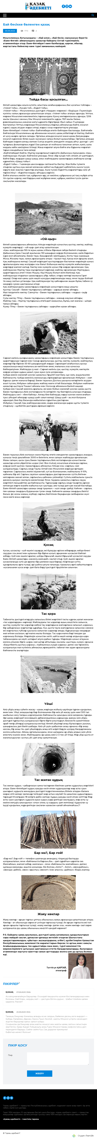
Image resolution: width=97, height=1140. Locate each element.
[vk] (70, 6)
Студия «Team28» (85, 1136)
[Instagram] (67, 6)
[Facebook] (63, 6)
